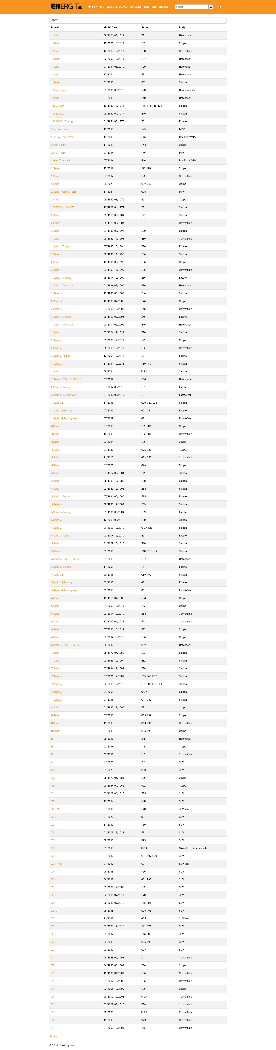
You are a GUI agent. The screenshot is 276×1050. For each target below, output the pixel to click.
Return (53, 1036)
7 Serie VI (56, 699)
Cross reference (117, 6)
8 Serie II (56, 715)
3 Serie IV (56, 293)
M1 (53, 777)
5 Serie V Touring (60, 535)
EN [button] (223, 6)
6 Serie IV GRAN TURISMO (66, 645)
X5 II (54, 895)
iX (52, 762)
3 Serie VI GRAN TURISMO (66, 379)
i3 (52, 738)
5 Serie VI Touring (61, 566)
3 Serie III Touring (61, 277)
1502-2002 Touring (62, 121)
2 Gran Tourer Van (61, 160)
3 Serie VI (56, 363)
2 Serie (55, 168)
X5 (52, 887)
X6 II (54, 934)
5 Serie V (56, 519)
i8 (52, 746)
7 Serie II (56, 660)
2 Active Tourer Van (62, 137)
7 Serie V (56, 684)
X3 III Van (56, 863)
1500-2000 (57, 105)
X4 (52, 871)
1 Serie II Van (58, 90)
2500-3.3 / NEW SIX (62, 207)
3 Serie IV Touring (61, 316)
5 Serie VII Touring (61, 582)
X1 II (54, 801)
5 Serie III (56, 488)
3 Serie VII (57, 402)
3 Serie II (56, 230)
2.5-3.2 (55, 199)
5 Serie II (56, 480)
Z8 (52, 1027)
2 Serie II (56, 183)
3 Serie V (56, 332)
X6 (52, 926)
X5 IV (54, 910)
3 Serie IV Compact (62, 324)
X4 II (54, 879)
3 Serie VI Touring (61, 387)
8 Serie (55, 707)
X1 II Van (56, 809)
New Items (150, 6)
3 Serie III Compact (62, 285)
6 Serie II (56, 605)
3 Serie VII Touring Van (64, 418)
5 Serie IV (56, 504)
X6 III (54, 941)
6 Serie (55, 598)
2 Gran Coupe (58, 144)
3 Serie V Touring (60, 355)
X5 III (54, 902)
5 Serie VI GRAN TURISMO (66, 559)
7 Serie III (56, 668)
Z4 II (54, 1004)
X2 (52, 824)
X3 (52, 832)
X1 (52, 793)
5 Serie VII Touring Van (64, 590)
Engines (163, 6)
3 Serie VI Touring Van (63, 394)
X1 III (54, 816)
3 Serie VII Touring (61, 410)
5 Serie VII (57, 574)
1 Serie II (56, 66)
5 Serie (55, 473)
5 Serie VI (56, 543)
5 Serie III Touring (61, 496)
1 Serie (55, 35)
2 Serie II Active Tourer (64, 191)
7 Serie (55, 652)
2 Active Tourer (60, 129)
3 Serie (55, 215)
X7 (52, 949)
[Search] (210, 6)
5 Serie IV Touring (61, 512)
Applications (96, 6)
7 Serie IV (56, 676)
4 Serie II (56, 449)
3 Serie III (56, 254)
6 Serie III (56, 621)
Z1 (52, 957)
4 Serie (55, 426)
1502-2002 (57, 113)
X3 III (54, 856)
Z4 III (54, 1020)
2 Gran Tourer (58, 152)
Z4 (52, 981)
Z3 (52, 965)
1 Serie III (56, 98)
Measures (136, 6)
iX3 (53, 770)
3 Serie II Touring (60, 246)
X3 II (54, 840)
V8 (52, 785)
